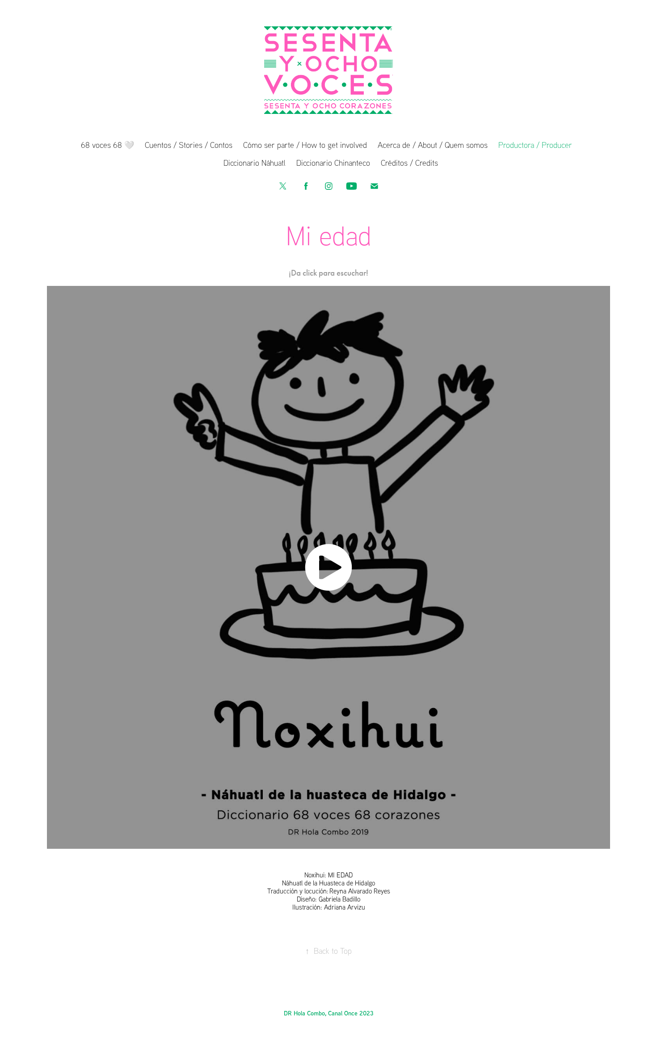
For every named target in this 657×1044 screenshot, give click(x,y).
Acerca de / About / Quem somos (433, 145)
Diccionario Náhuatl (254, 163)
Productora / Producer (535, 145)
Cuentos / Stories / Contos (188, 145)
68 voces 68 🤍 (107, 145)
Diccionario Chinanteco (333, 163)
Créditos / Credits (409, 163)
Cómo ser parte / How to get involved (305, 145)
